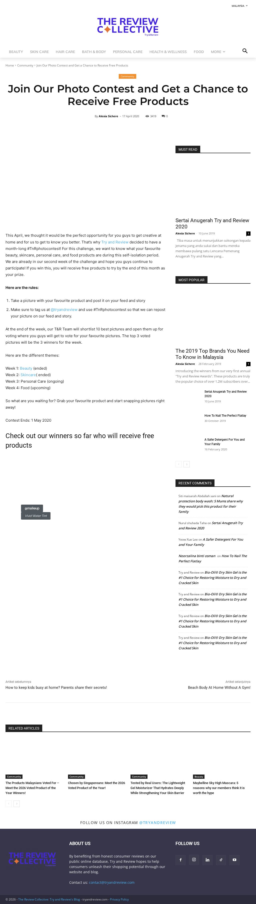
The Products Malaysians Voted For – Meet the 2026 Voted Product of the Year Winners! (32, 788)
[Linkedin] (45, 668)
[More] (189, 129)
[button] (21, 491)
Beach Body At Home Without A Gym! (219, 687)
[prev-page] (179, 464)
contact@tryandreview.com (111, 882)
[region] (86, 494)
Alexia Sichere (108, 116)
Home (10, 65)
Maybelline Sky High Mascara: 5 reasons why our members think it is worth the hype (219, 788)
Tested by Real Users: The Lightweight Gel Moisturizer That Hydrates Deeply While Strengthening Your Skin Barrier (157, 788)
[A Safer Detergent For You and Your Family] (188, 446)
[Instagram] (194, 860)
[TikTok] (221, 860)
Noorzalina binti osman (196, 556)
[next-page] (187, 464)
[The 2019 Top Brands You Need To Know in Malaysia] (213, 317)
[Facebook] (11, 668)
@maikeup (32, 508)
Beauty (198, 776)
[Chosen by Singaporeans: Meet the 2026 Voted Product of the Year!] (97, 759)
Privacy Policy (119, 899)
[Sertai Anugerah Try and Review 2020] (213, 187)
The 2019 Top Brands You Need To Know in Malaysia (213, 354)
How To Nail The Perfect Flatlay (225, 415)
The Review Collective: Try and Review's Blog (49, 899)
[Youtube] (235, 860)
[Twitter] (22, 668)
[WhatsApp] (33, 668)
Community (25, 65)
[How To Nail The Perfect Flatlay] (188, 422)
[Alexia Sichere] (91, 116)
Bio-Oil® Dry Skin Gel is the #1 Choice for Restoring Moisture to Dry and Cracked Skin (212, 577)
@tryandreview (157, 822)
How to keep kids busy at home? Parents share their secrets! (56, 687)
